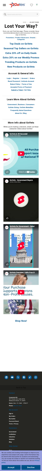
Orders (32, 78)
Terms (11, 424)
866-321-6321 (17, 405)
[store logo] (17, 5)
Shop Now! (21, 321)
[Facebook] (24, 377)
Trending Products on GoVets (21, 62)
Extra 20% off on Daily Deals (20, 53)
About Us (18, 113)
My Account (13, 410)
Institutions (12, 434)
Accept (11, 467)
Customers (13, 428)
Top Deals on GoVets (21, 43)
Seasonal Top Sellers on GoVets (21, 48)
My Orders (12, 416)
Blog (24, 113)
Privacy (16, 424)
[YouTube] (12, 377)
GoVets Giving (13, 107)
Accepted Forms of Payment (21, 87)
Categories (21, 39)
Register (16, 78)
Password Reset (14, 421)
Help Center (13, 446)
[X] (18, 377)
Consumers (30, 104)
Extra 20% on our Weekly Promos (21, 57)
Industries (12, 437)
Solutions (12, 439)
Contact (12, 393)
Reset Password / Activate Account (21, 81)
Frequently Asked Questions (20, 110)
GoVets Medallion (26, 107)
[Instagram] (36, 377)
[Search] (5, 14)
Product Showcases (22, 38)
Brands (32, 38)
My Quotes (12, 418)
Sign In (11, 413)
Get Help (27, 90)
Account (24, 78)
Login (9, 78)
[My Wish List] (32, 5)
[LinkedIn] (6, 377)
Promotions (10, 38)
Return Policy (15, 84)
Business (21, 104)
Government (12, 104)
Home (24, 22)
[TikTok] (30, 377)
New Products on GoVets (21, 66)
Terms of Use (27, 84)
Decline (31, 467)
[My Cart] (38, 5)
